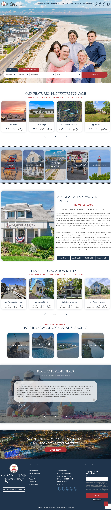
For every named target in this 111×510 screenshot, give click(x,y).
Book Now (55, 449)
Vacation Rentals (57, 4)
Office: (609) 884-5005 (65, 479)
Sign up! (97, 495)
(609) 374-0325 (62, 482)
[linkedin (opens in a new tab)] (70, 489)
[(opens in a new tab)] (13, 111)
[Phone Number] (108, 4)
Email (87, 476)
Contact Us (87, 4)
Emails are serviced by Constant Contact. (97, 490)
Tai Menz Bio (89, 258)
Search (95, 74)
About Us (78, 4)
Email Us (60, 484)
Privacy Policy (33, 484)
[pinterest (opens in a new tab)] (63, 489)
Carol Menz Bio (64, 258)
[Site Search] (95, 4)
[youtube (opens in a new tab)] (67, 489)
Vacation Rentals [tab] (29, 70)
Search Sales (43, 4)
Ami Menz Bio (76, 258)
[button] (66, 137)
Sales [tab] (12, 70)
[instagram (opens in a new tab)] (74, 489)
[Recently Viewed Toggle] (103, 4)
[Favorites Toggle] (99, 4)
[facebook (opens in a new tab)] (59, 489)
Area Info (69, 4)
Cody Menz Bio (102, 258)
